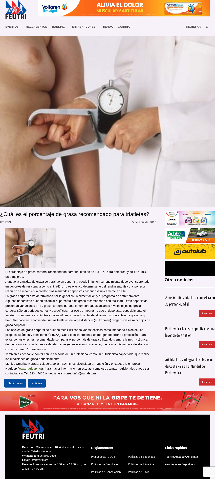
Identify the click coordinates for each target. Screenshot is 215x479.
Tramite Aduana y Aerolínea (181, 456)
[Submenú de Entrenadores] (97, 27)
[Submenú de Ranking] (66, 27)
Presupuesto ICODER (104, 456)
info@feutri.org (39, 460)
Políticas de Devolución (105, 464)
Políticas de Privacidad (141, 464)
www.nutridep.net (30, 368)
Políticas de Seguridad (141, 456)
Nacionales (15, 383)
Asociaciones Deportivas (180, 464)
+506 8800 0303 (46, 455)
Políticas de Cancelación (106, 472)
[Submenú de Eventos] (20, 27)
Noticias (36, 383)
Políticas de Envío (138, 472)
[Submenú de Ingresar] (202, 27)
